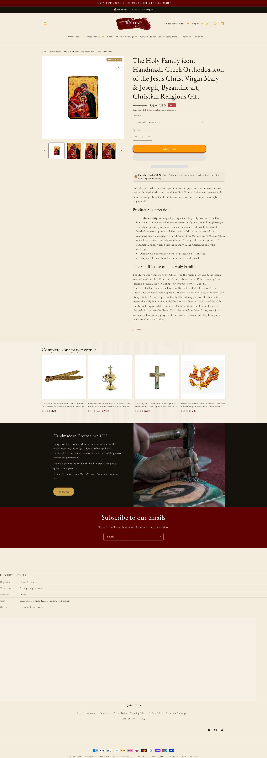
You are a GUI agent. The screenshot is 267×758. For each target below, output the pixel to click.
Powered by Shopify (95, 756)
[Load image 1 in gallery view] (57, 151)
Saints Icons (55, 51)
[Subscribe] (159, 537)
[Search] (45, 23)
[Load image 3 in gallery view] (92, 151)
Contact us (105, 713)
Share (138, 329)
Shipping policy (158, 756)
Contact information (189, 756)
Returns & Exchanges (176, 713)
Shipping (151, 110)
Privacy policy (126, 756)
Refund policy (112, 756)
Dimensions (138, 115)
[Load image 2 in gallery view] (74, 151)
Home (45, 51)
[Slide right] (121, 151)
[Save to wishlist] (119, 67)
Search (80, 713)
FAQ (143, 718)
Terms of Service (129, 718)
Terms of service (142, 756)
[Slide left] (45, 151)
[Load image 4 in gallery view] (109, 151)
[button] (169, 158)
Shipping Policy (138, 713)
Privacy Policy (120, 713)
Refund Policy (156, 713)
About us (64, 491)
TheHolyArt (81, 756)
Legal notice (173, 756)
